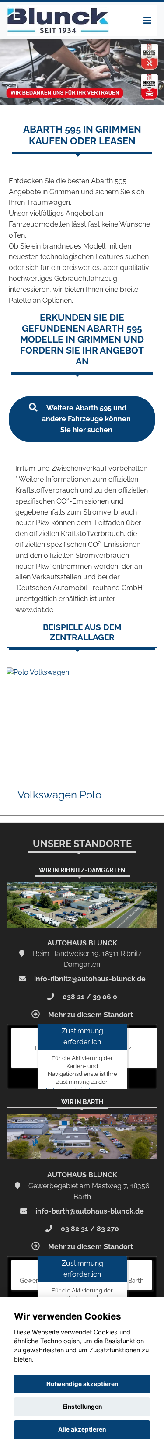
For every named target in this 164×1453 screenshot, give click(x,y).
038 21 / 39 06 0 (89, 997)
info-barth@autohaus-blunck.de (89, 1211)
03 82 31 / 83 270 (89, 1229)
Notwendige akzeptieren (82, 1383)
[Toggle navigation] (147, 20)
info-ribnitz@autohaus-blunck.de (89, 979)
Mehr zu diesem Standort (89, 1015)
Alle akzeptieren (82, 1429)
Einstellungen (82, 1406)
